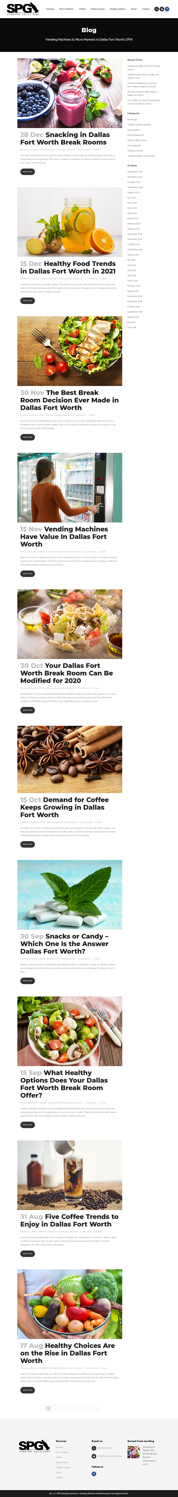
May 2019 (131, 270)
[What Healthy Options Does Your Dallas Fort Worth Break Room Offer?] (69, 1031)
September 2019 (135, 249)
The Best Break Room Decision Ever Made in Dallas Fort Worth (69, 400)
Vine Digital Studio (119, 1493)
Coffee (59, 1457)
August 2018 (133, 317)
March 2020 (133, 218)
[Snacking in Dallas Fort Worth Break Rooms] (69, 93)
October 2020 (134, 182)
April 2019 (131, 275)
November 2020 (135, 177)
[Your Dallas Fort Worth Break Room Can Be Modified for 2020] (69, 624)
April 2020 (132, 213)
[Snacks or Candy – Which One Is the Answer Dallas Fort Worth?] (69, 895)
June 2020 (132, 203)
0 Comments (83, 150)
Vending (59, 1447)
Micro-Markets (62, 1452)
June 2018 (131, 327)
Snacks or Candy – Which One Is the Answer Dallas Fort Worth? (64, 943)
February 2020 (134, 223)
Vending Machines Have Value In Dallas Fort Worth (64, 536)
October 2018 (133, 307)
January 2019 (133, 291)
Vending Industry (135, 151)
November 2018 (134, 301)
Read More (27, 171)
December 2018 (134, 296)
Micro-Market (46, 415)
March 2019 (132, 281)
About (58, 1472)
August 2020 (133, 192)
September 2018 (135, 312)
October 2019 (133, 244)
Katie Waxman (68, 150)
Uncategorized (134, 145)
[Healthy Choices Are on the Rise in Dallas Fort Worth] (69, 1304)
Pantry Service (62, 1462)
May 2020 (132, 208)
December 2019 (134, 234)
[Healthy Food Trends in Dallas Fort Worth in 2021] (69, 222)
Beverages (132, 119)
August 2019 (133, 255)
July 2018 (131, 322)
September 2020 (135, 187)
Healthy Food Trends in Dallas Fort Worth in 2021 (68, 267)
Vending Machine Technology (141, 156)
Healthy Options (63, 1467)
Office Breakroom (49, 150)
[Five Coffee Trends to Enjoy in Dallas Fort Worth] (69, 1175)
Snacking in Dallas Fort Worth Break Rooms (65, 138)
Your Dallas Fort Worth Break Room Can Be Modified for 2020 (66, 673)
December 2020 (135, 172)
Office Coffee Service (49, 822)
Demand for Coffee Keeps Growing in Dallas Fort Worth (64, 807)
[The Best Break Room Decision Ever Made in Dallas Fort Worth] (69, 351)
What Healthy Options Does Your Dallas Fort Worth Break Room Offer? (64, 1084)
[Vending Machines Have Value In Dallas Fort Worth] (69, 487)
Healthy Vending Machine (52, 279)
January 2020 (133, 229)
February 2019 (133, 286)
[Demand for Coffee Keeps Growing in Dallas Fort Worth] (69, 759)
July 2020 (131, 198)
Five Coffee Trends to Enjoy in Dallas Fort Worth (69, 1220)
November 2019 (134, 239)
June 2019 (131, 265)
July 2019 (131, 260)
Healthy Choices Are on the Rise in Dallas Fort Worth (67, 1353)
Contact (59, 1477)
